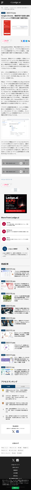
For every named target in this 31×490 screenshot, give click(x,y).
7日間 (8, 386)
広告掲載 (15, 473)
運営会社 (15, 476)
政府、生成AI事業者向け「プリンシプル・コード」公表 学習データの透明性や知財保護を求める (17, 410)
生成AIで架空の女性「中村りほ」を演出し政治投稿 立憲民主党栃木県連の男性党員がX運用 (17, 403)
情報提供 (15, 470)
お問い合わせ (15, 467)
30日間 (23, 386)
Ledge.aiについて (15, 464)
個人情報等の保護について (15, 478)
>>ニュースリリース (6, 179)
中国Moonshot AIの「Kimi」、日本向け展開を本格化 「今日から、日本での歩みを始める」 (17, 390)
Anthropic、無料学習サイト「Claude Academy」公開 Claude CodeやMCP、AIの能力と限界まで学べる (16, 397)
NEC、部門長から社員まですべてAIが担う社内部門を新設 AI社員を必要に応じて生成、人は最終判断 (17, 417)
